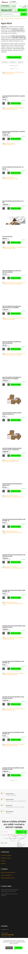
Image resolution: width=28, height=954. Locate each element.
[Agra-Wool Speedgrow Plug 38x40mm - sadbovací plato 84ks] (14, 329)
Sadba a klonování (9, 18)
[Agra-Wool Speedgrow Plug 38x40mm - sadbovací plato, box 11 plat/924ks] (14, 364)
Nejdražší (20, 62)
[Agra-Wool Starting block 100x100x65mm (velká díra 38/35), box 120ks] (14, 613)
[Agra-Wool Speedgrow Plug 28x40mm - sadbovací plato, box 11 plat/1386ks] (14, 293)
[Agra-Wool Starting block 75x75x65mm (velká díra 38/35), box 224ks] (14, 755)
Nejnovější (4, 62)
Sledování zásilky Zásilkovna (8, 872)
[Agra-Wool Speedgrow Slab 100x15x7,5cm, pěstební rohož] (14, 471)
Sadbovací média (18, 18)
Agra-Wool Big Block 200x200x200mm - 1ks (12, 167)
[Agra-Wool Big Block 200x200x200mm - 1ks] (14, 154)
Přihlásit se (20, 832)
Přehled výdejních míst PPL (8, 878)
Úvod (2, 18)
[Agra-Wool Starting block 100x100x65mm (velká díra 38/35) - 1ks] (14, 577)
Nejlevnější (12, 62)
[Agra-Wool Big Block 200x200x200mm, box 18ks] (14, 188)
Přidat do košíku (15, 103)
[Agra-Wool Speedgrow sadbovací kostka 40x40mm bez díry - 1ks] (14, 400)
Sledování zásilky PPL (6, 875)
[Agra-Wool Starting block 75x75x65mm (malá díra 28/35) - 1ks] (14, 648)
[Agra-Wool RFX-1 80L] (14, 223)
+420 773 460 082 (5, 5)
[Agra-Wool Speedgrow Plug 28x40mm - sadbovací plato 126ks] (14, 258)
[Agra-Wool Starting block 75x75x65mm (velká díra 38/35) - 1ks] (14, 719)
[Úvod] (6, 10)
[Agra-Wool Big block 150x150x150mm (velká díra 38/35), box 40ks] (14, 118)
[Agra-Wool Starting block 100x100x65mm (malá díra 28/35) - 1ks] (14, 506)
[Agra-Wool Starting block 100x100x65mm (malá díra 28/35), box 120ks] (14, 542)
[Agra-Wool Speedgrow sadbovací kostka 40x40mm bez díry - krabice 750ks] (14, 435)
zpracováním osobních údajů (13, 834)
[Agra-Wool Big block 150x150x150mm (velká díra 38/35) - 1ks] (14, 83)
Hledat (24, 14)
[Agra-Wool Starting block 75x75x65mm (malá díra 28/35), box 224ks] (14, 684)
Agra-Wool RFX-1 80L (7, 236)
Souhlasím (18, 947)
